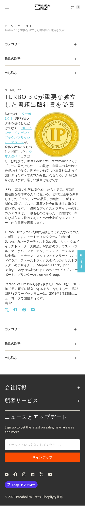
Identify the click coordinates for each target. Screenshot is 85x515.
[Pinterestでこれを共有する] (24, 309)
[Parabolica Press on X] (44, 474)
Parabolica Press (28, 497)
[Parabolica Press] (42, 7)
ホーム (9, 26)
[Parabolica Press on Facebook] (17, 474)
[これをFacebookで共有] (15, 309)
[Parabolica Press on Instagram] (26, 474)
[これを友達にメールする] (32, 309)
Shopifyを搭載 (52, 497)
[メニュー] (7, 7)
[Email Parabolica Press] (9, 474)
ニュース (22, 26)
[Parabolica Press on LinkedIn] (35, 474)
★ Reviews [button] (81, 261)
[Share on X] (8, 309)
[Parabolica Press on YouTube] (52, 474)
